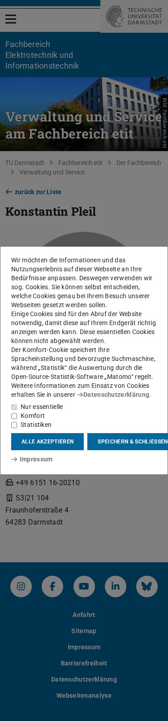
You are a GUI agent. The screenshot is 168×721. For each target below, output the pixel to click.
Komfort (33, 415)
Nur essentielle (42, 406)
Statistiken (36, 424)
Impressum (36, 459)
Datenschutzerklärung (116, 394)
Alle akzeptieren (47, 442)
